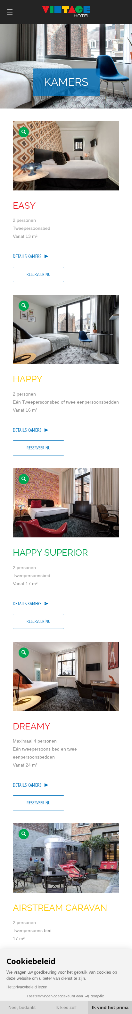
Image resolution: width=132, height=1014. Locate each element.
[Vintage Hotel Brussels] (66, 155)
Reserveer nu (38, 274)
